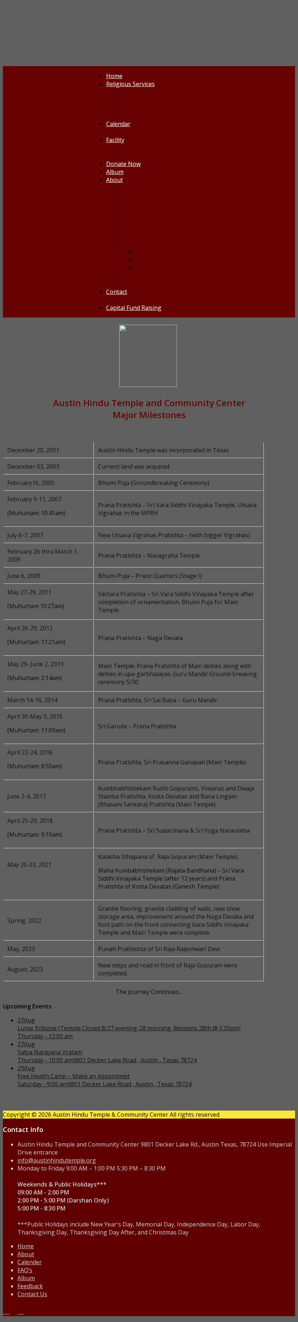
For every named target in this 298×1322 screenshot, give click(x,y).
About (114, 180)
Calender (29, 1262)
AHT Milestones (157, 252)
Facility (115, 140)
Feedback (133, 300)
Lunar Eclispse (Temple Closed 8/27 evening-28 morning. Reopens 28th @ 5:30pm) (129, 1028)
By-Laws (132, 228)
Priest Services (140, 92)
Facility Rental (139, 148)
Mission (131, 188)
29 (26, 1068)
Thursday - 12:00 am (45, 1036)
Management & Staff (149, 220)
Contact (116, 292)
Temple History (142, 244)
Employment (138, 284)
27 (26, 1020)
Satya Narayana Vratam (49, 1052)
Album (115, 172)
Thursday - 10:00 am (45, 1060)
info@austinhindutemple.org (56, 1160)
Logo (128, 236)
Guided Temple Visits (149, 156)
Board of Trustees (146, 212)
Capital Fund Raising (133, 308)
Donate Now (123, 164)
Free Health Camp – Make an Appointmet (73, 1076)
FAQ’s (24, 1270)
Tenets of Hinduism (147, 204)
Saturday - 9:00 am (42, 1084)
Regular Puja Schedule (151, 108)
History (145, 260)
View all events (141, 116)
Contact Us (32, 1294)
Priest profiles (140, 100)
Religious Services (130, 84)
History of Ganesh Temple (171, 268)
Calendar (118, 124)
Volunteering (139, 276)
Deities (130, 196)
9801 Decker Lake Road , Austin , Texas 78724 (135, 1060)
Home (114, 76)
